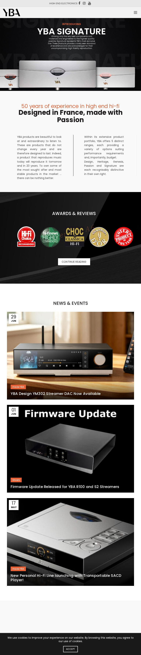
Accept (70, 649)
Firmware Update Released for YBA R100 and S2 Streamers (65, 486)
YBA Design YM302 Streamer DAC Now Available (56, 393)
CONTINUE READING (74, 262)
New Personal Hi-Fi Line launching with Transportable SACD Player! (66, 578)
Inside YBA (18, 386)
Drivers (16, 480)
